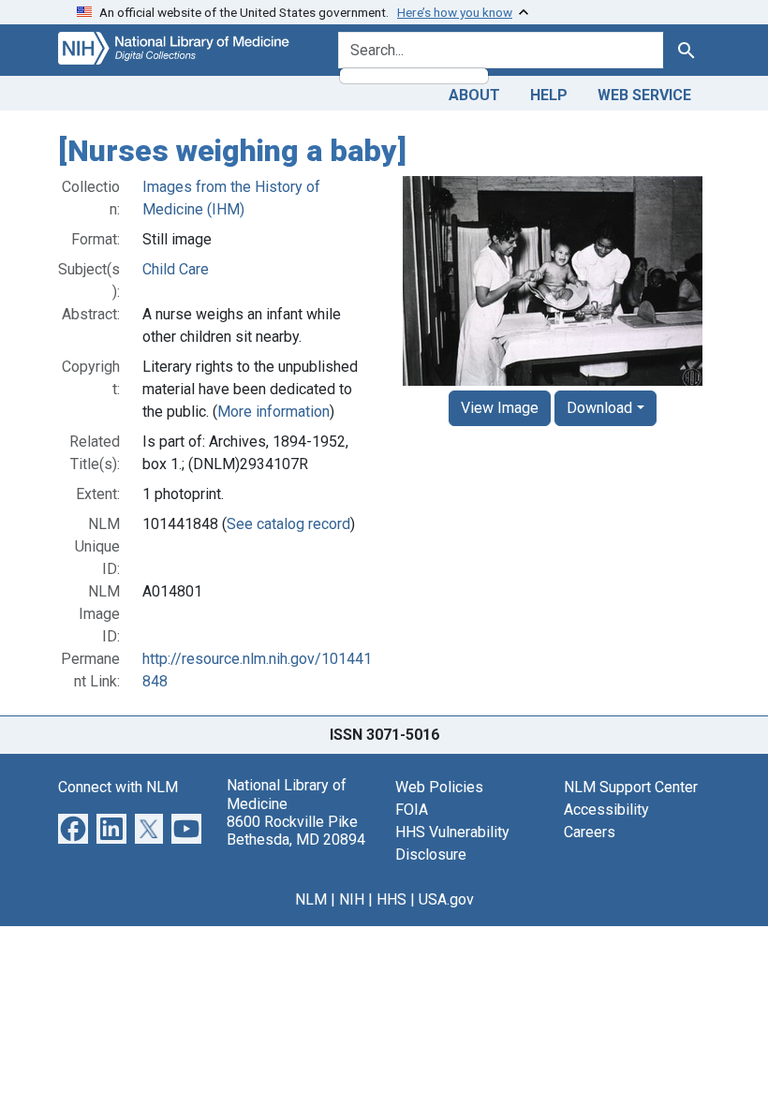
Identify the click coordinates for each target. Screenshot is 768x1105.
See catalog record (288, 524)
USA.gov (446, 899)
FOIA (411, 809)
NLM (311, 899)
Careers (589, 832)
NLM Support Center (631, 787)
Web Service (644, 95)
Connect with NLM (118, 787)
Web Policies (439, 787)
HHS (391, 899)
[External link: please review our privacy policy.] (73, 828)
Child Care (175, 269)
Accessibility (606, 809)
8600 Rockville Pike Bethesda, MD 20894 (296, 830)
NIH (351, 899)
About (474, 95)
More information (273, 411)
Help (549, 95)
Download (599, 408)
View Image (500, 408)
